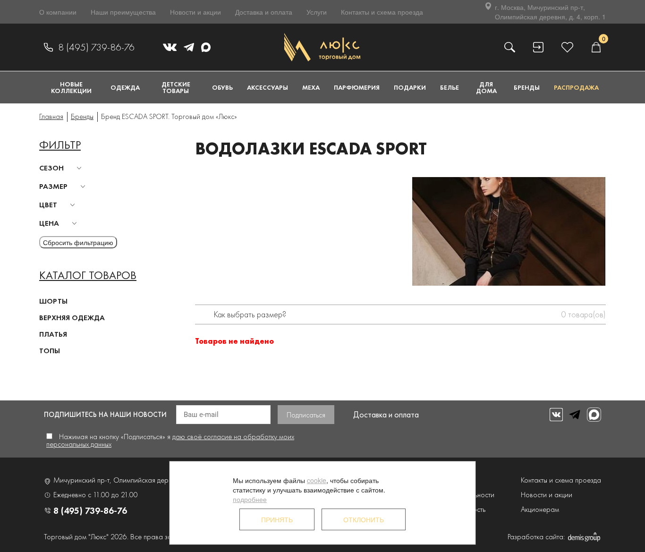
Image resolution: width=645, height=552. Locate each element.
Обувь (222, 87)
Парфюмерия (357, 87)
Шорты (53, 301)
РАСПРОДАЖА (576, 87)
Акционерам (540, 509)
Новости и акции (195, 12)
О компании (57, 12)
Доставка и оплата (263, 12)
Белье (449, 87)
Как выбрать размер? (250, 314)
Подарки (410, 87)
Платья (53, 334)
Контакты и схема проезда (382, 12)
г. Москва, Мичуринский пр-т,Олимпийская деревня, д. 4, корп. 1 (550, 11)
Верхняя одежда (72, 318)
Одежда (125, 87)
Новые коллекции (71, 87)
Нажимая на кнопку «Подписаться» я (170, 440)
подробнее (250, 499)
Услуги (316, 12)
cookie (316, 480)
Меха (311, 87)
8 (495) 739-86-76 (96, 47)
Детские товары (175, 87)
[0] (596, 47)
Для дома (486, 87)
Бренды (527, 87)
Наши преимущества (123, 12)
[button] (62, 168)
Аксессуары (267, 87)
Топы (49, 351)
